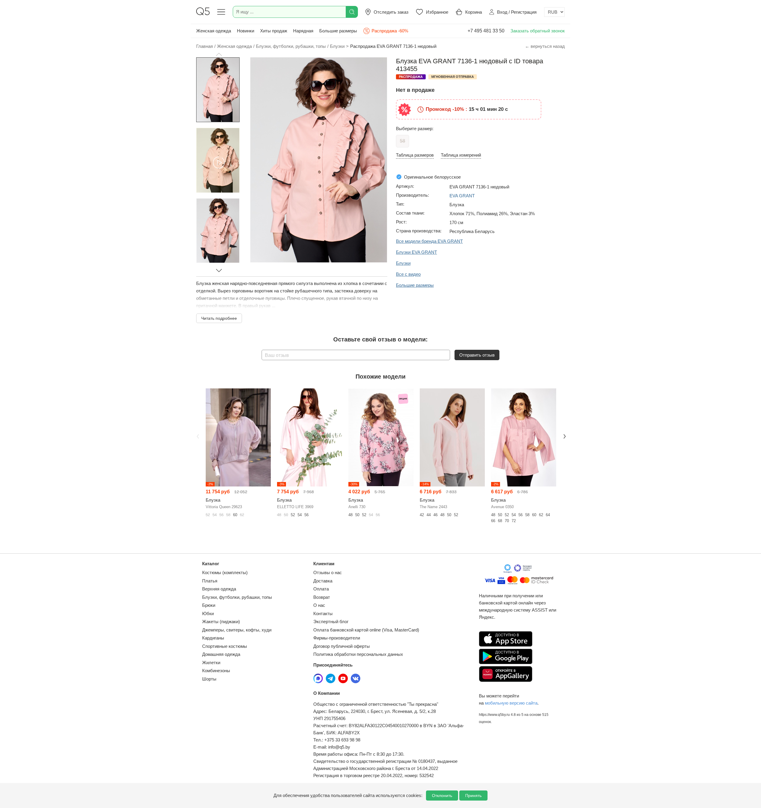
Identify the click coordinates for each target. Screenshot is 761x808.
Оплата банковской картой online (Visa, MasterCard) (366, 629)
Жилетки (211, 662)
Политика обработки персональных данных (358, 654)
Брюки (208, 605)
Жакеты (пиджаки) (221, 621)
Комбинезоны (216, 670)
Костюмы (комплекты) (225, 572)
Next (564, 436)
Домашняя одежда (221, 654)
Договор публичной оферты (341, 646)
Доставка (322, 580)
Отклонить (442, 795)
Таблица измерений (461, 154)
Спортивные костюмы (224, 646)
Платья (209, 580)
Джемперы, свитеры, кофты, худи (236, 629)
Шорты (209, 678)
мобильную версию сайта (511, 702)
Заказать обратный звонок (537, 30)
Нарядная (303, 30)
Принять (473, 795)
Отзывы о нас (327, 572)
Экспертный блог (330, 621)
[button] (218, 54)
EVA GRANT (462, 195)
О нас (319, 605)
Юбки (208, 613)
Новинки (245, 30)
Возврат (321, 597)
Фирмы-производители (336, 637)
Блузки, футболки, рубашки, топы (237, 597)
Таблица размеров (415, 154)
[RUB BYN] (554, 12)
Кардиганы (213, 637)
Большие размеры (338, 30)
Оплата (321, 588)
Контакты (323, 613)
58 (402, 141)
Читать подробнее (219, 318)
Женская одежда (213, 30)
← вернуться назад (545, 46)
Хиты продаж (273, 30)
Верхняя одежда (219, 588)
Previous (197, 436)
